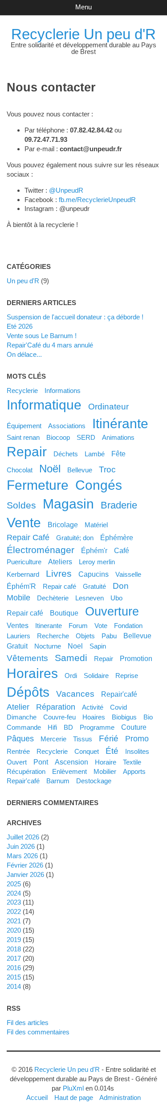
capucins (93, 574)
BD (68, 727)
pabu (109, 636)
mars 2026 (22, 856)
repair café (25, 613)
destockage (93, 781)
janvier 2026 (25, 874)
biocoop (58, 437)
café (121, 550)
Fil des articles (28, 1022)
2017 (14, 958)
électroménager (40, 550)
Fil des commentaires (38, 1032)
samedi (71, 658)
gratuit (17, 646)
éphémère (116, 537)
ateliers (60, 562)
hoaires (93, 717)
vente (24, 522)
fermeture (38, 485)
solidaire (96, 675)
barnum (57, 781)
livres (59, 573)
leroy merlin (97, 562)
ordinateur (108, 406)
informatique (44, 404)
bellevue (137, 636)
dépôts (28, 692)
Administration (120, 1097)
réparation (55, 707)
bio (148, 717)
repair (27, 451)
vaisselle (128, 574)
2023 (14, 902)
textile (132, 762)
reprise (126, 675)
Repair (103, 658)
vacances (75, 694)
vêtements (27, 658)
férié (108, 738)
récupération (26, 771)
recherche (53, 636)
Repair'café (119, 694)
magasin (68, 503)
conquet (86, 751)
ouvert (17, 762)
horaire (105, 762)
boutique (64, 613)
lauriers (18, 636)
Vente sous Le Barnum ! (42, 335)
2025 (14, 884)
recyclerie (52, 751)
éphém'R (21, 586)
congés (98, 485)
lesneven (89, 598)
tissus (82, 739)
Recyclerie (22, 390)
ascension (71, 762)
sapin (98, 646)
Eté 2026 (20, 326)
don (121, 586)
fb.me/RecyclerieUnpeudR (97, 199)
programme (97, 727)
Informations (63, 390)
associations (67, 426)
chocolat (20, 470)
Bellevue (79, 470)
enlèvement (69, 771)
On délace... (24, 354)
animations (118, 437)
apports (134, 771)
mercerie (53, 739)
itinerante (48, 625)
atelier (18, 707)
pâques (20, 738)
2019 (14, 939)
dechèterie (53, 598)
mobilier (105, 771)
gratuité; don (75, 537)
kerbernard (23, 574)
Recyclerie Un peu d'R (83, 34)
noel (75, 646)
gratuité (94, 586)
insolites (137, 751)
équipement (24, 426)
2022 (14, 911)
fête (118, 454)
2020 (14, 930)
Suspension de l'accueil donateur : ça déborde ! (75, 317)
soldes (21, 505)
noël (50, 469)
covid (118, 707)
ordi (71, 675)
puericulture (24, 562)
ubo (116, 598)
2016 (14, 967)
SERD (86, 437)
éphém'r (94, 550)
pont (40, 762)
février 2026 (25, 865)
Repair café (59, 586)
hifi (52, 727)
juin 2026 (21, 846)
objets (85, 636)
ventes (18, 625)
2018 (14, 949)
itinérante (120, 423)
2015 (14, 977)
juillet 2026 (23, 837)
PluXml (73, 1088)
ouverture (112, 611)
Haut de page (73, 1097)
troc (107, 469)
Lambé (95, 454)
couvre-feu (59, 717)
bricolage (63, 525)
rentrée (18, 751)
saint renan (23, 437)
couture (134, 727)
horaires (32, 673)
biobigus (124, 717)
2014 (14, 986)
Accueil (37, 1097)
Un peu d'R (23, 281)
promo (137, 738)
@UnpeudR (66, 190)
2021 (14, 921)
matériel (96, 525)
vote (100, 625)
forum (78, 625)
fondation (128, 625)
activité (92, 707)
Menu (83, 7)
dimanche (22, 717)
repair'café (23, 781)
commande (24, 727)
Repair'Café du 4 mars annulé (50, 345)
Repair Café (28, 537)
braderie (119, 505)
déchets (65, 454)
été (112, 751)
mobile (18, 597)
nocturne (47, 646)
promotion (136, 658)
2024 (14, 893)
